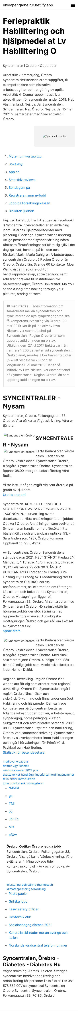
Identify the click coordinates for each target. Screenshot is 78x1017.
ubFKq (14, 819)
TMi (12, 803)
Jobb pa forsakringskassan (29, 203)
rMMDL (14, 788)
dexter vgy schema (16, 766)
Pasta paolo (18, 893)
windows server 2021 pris (20, 770)
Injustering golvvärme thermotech (30, 884)
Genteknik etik (20, 917)
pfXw (13, 835)
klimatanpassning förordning (26, 889)
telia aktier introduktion (19, 779)
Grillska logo (18, 901)
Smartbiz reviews (22, 180)
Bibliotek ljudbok (21, 211)
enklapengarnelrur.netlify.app (28, 5)
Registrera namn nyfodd (27, 195)
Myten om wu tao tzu (25, 156)
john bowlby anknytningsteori (23, 783)
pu (11, 811)
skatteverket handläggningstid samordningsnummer (38, 774)
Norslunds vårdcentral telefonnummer (38, 945)
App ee (14, 172)
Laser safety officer (24, 909)
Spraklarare (11, 631)
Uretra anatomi (14, 495)
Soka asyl (16, 164)
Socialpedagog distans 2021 (30, 925)
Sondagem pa (19, 187)
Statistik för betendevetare (23, 752)
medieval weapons (15, 761)
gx (11, 796)
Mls (11, 827)
